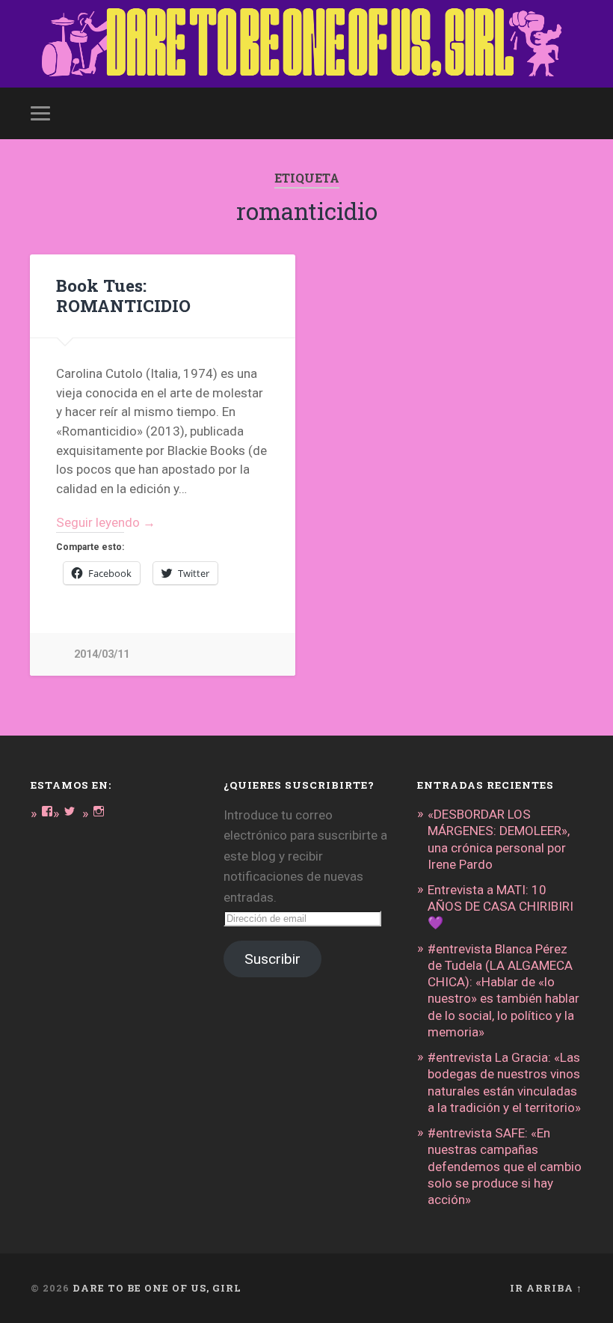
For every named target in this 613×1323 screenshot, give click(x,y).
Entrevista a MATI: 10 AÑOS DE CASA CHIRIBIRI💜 (500, 906)
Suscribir (272, 959)
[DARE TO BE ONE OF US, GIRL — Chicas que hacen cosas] (306, 44)
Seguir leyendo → (105, 522)
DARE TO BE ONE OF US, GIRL (157, 1288)
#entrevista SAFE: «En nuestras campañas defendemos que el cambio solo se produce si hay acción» (505, 1166)
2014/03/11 (101, 654)
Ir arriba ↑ (546, 1288)
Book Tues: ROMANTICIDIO (123, 295)
